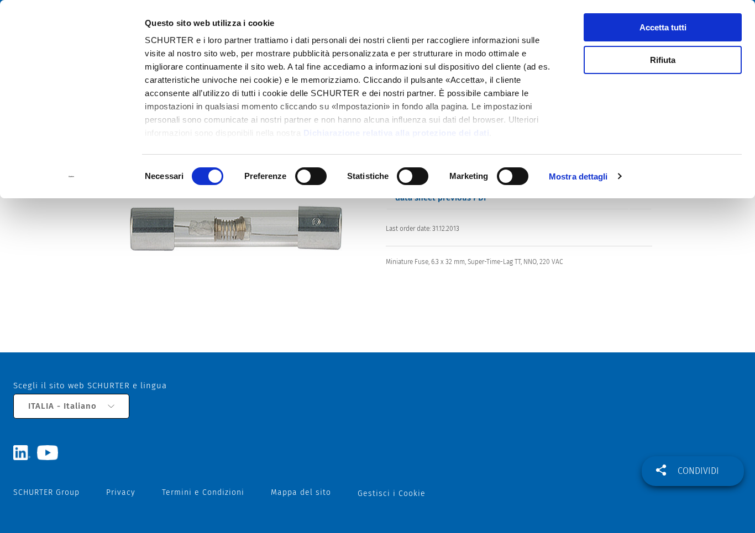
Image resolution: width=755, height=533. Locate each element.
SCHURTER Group (46, 492)
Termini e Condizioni (203, 492)
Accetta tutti (662, 27)
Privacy (120, 492)
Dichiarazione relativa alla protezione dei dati (396, 133)
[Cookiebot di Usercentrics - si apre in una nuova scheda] (71, 176)
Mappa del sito (301, 492)
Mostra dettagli (578, 176)
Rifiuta (662, 60)
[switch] (311, 176)
